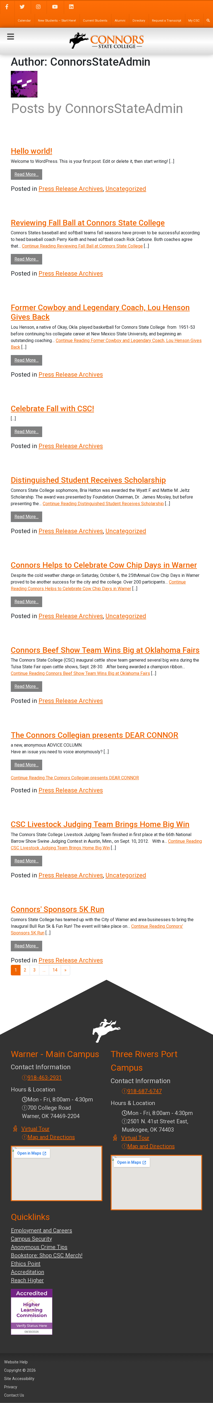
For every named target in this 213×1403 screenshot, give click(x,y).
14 (54, 970)
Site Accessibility (19, 1378)
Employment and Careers (41, 1230)
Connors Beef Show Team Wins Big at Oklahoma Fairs (105, 650)
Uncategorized (125, 188)
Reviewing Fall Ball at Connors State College (88, 222)
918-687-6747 (144, 1091)
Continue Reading (82, 246)
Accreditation (27, 1272)
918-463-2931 (44, 1077)
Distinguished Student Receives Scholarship (88, 480)
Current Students (95, 20)
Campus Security (31, 1238)
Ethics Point (25, 1263)
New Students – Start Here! (57, 20)
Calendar (24, 20)
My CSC (194, 20)
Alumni (120, 20)
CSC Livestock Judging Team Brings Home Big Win (100, 824)
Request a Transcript (166, 20)
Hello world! (31, 151)
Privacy (10, 1387)
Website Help (16, 1362)
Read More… (28, 174)
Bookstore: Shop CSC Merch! (46, 1255)
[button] (10, 37)
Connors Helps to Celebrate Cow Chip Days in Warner (104, 565)
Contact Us (14, 1395)
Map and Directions (51, 1137)
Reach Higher (27, 1280)
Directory (139, 20)
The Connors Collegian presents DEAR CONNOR (94, 735)
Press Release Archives (71, 188)
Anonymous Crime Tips (39, 1247)
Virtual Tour (36, 1129)
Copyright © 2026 (20, 1370)
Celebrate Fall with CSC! (52, 408)
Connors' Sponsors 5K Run (57, 909)
